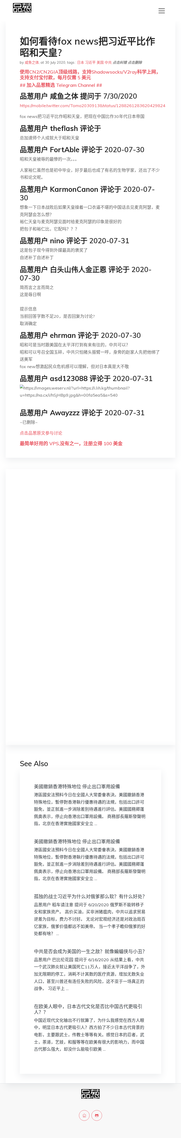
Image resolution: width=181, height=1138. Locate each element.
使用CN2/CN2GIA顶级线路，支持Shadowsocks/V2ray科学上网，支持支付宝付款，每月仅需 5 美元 (90, 74)
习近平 (90, 62)
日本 (80, 62)
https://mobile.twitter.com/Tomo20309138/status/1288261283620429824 (92, 105)
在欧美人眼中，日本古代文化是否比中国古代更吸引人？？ (88, 1009)
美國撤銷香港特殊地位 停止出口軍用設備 (77, 786)
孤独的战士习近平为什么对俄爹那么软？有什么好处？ (90, 896)
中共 (108, 62)
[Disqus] (90, 547)
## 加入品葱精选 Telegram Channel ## (61, 85)
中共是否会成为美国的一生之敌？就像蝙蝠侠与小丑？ (90, 951)
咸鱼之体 (32, 62)
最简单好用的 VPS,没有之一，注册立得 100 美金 (71, 443)
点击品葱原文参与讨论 (41, 433)
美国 (100, 62)
